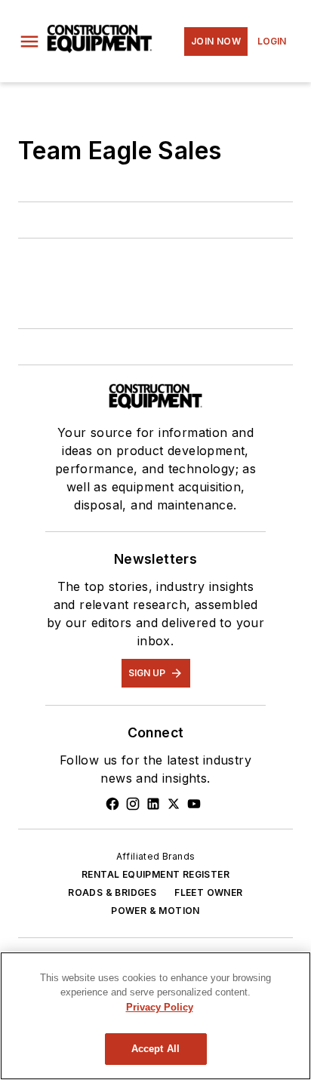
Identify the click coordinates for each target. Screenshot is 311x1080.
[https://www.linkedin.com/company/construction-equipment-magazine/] (153, 803)
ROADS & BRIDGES (112, 892)
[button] (29, 41)
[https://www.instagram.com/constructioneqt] (132, 803)
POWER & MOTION (155, 910)
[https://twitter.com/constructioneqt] (173, 803)
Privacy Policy (159, 1007)
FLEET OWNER (208, 892)
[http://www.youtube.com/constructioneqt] (194, 803)
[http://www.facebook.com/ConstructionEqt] (112, 803)
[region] (155, 1016)
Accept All (155, 1048)
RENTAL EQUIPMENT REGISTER (155, 874)
